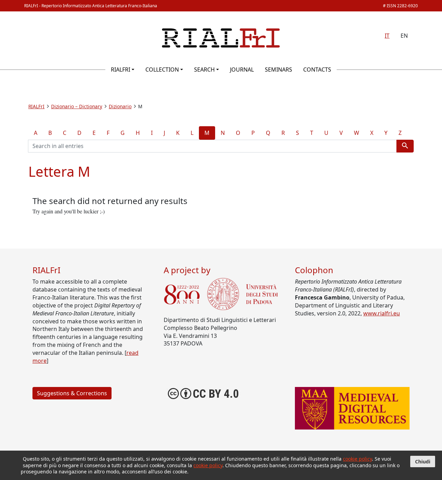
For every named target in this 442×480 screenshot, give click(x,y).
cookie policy (357, 458)
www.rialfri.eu (381, 313)
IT (387, 35)
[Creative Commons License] (203, 392)
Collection (162, 69)
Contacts (317, 69)
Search (204, 69)
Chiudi (422, 461)
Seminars (278, 69)
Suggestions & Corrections (72, 393)
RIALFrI (120, 69)
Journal (242, 69)
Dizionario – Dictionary (76, 106)
